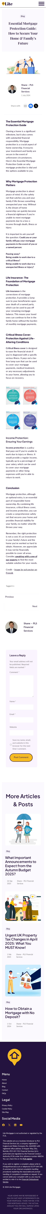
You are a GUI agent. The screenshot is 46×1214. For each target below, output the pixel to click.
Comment (14, 672)
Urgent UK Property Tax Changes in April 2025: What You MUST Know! (21, 941)
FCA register (27, 1159)
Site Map (5, 1112)
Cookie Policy (7, 1109)
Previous (9, 597)
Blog (23, 16)
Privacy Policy (7, 1105)
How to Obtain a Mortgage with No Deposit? (19, 1012)
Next (34, 606)
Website (13, 727)
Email (13, 714)
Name (13, 701)
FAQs (4, 1093)
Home (4, 1080)
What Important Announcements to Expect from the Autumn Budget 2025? (20, 866)
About (4, 1083)
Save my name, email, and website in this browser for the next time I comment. (22, 744)
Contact (5, 1090)
